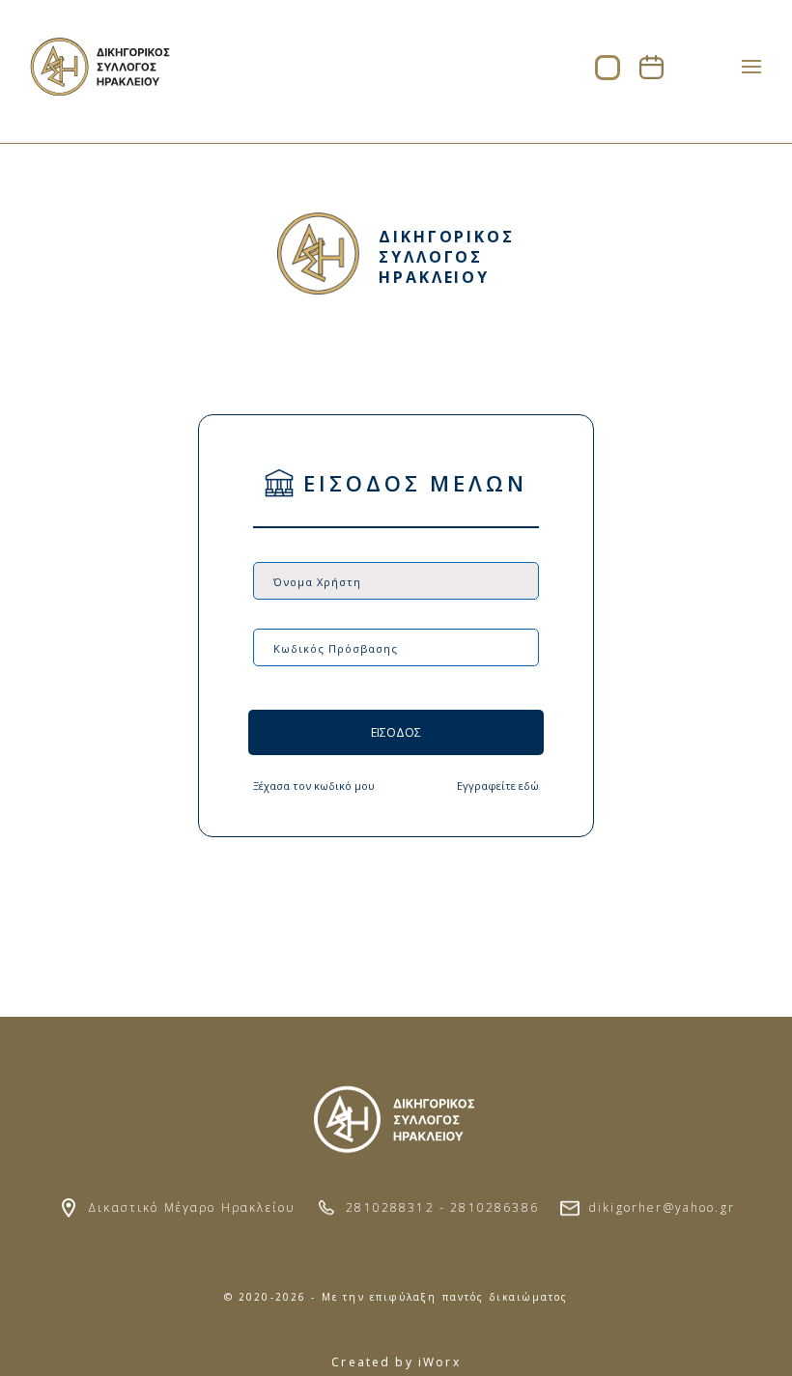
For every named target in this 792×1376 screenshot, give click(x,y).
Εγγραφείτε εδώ (498, 785)
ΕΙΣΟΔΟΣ (396, 732)
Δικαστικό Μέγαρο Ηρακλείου (192, 1207)
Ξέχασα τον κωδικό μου (314, 785)
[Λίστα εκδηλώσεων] (651, 74)
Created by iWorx (396, 1362)
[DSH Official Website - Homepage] (101, 90)
